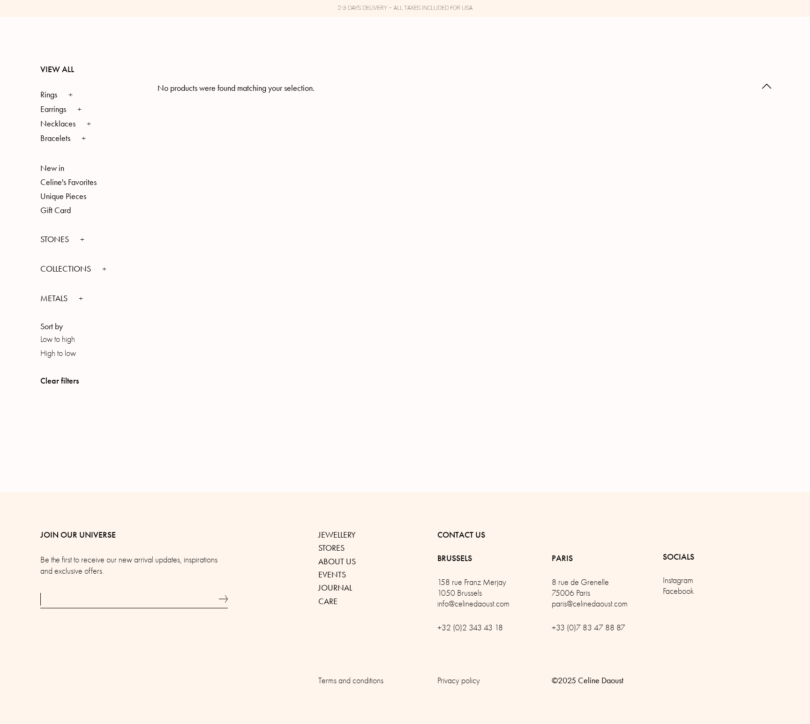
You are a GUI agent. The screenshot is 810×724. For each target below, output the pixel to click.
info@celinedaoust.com (473, 604)
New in (52, 168)
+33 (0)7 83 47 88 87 (588, 628)
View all (57, 69)
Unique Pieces (63, 196)
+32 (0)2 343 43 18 (470, 628)
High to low (58, 353)
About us (337, 561)
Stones (55, 239)
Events (332, 574)
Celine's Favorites (68, 182)
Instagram (678, 580)
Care (328, 601)
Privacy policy (458, 681)
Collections (66, 269)
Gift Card (55, 210)
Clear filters (59, 381)
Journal (335, 588)
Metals (54, 298)
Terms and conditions (350, 681)
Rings (48, 94)
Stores (331, 548)
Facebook (678, 591)
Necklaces (57, 123)
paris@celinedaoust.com (590, 604)
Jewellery (337, 535)
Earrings (53, 109)
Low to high (57, 339)
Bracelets (55, 138)
